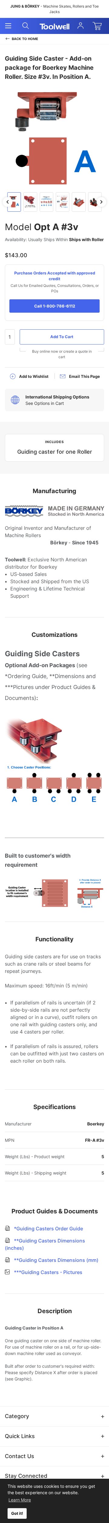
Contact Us (19, 1456)
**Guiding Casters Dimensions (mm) (55, 1260)
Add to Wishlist (33, 376)
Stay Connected (26, 1476)
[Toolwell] (55, 26)
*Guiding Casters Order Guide (48, 1228)
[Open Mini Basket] (98, 26)
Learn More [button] (19, 1499)
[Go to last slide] (7, 202)
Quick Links (20, 1436)
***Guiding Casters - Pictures (47, 1272)
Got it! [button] (17, 1513)
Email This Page (84, 376)
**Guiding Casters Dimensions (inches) (45, 1244)
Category (17, 1416)
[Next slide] (101, 202)
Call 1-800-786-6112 (54, 306)
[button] (14, 202)
